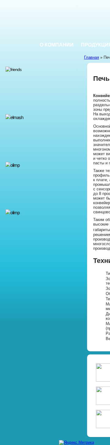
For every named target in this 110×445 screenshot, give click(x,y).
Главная (91, 57)
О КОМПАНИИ (57, 44)
